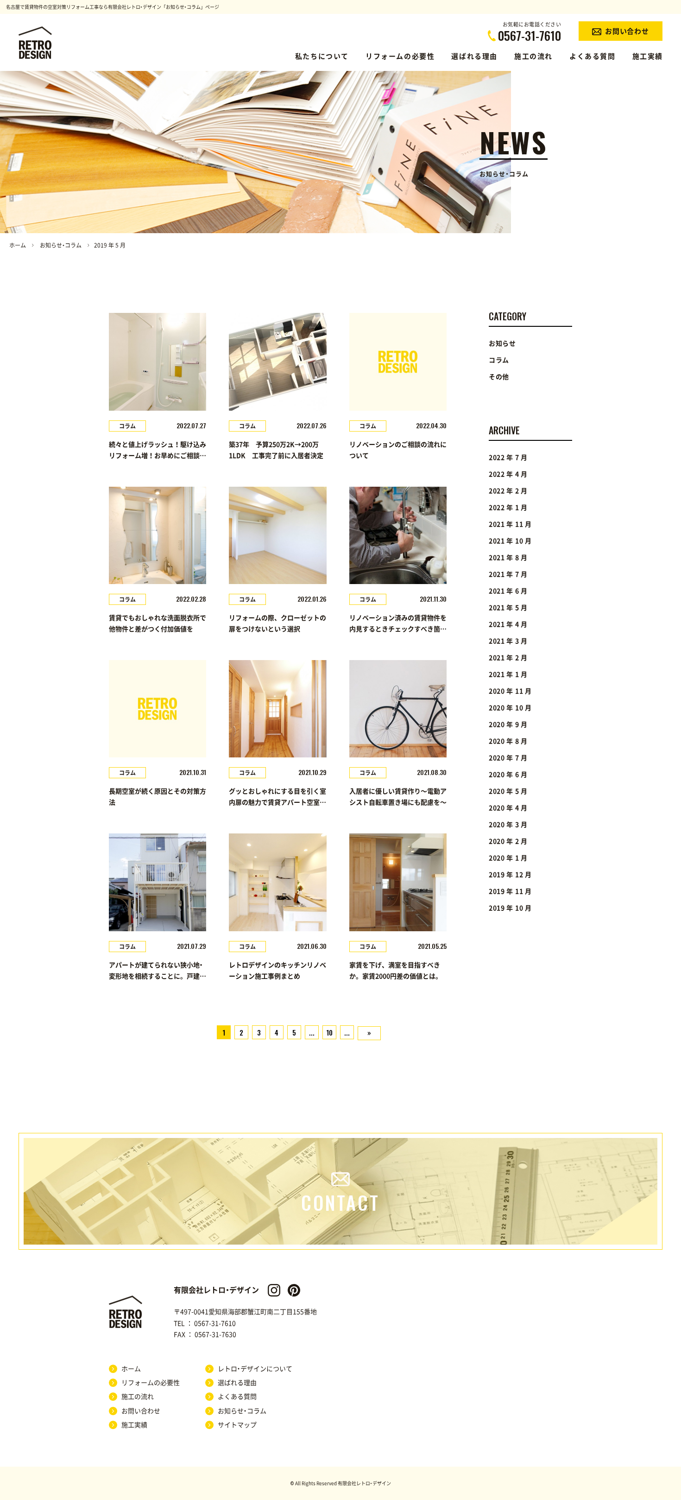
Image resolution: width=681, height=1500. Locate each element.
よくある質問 (592, 56)
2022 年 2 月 (508, 491)
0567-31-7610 (215, 1323)
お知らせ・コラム (61, 245)
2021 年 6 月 (508, 591)
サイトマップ (237, 1425)
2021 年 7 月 (508, 574)
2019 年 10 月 (510, 908)
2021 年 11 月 (510, 524)
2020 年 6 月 (508, 774)
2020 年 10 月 (510, 708)
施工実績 (647, 56)
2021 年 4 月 (508, 624)
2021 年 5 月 (508, 607)
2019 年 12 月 (510, 874)
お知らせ (502, 343)
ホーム (17, 245)
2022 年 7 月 (508, 457)
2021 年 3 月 (508, 641)
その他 (499, 377)
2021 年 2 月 (508, 658)
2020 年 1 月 (508, 858)
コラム (499, 360)
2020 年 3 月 (508, 824)
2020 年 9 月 (508, 724)
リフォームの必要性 (400, 56)
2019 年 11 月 (510, 891)
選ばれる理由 (474, 56)
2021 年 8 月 (508, 557)
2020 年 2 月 (508, 841)
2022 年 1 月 (508, 507)
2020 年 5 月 (508, 791)
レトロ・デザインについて (255, 1369)
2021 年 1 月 (508, 674)
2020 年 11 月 (510, 691)
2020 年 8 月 (508, 741)
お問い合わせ (140, 1411)
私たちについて (322, 56)
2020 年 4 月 (508, 808)
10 (329, 1032)
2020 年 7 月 (508, 758)
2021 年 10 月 (510, 541)
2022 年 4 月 (508, 474)
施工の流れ (533, 56)
